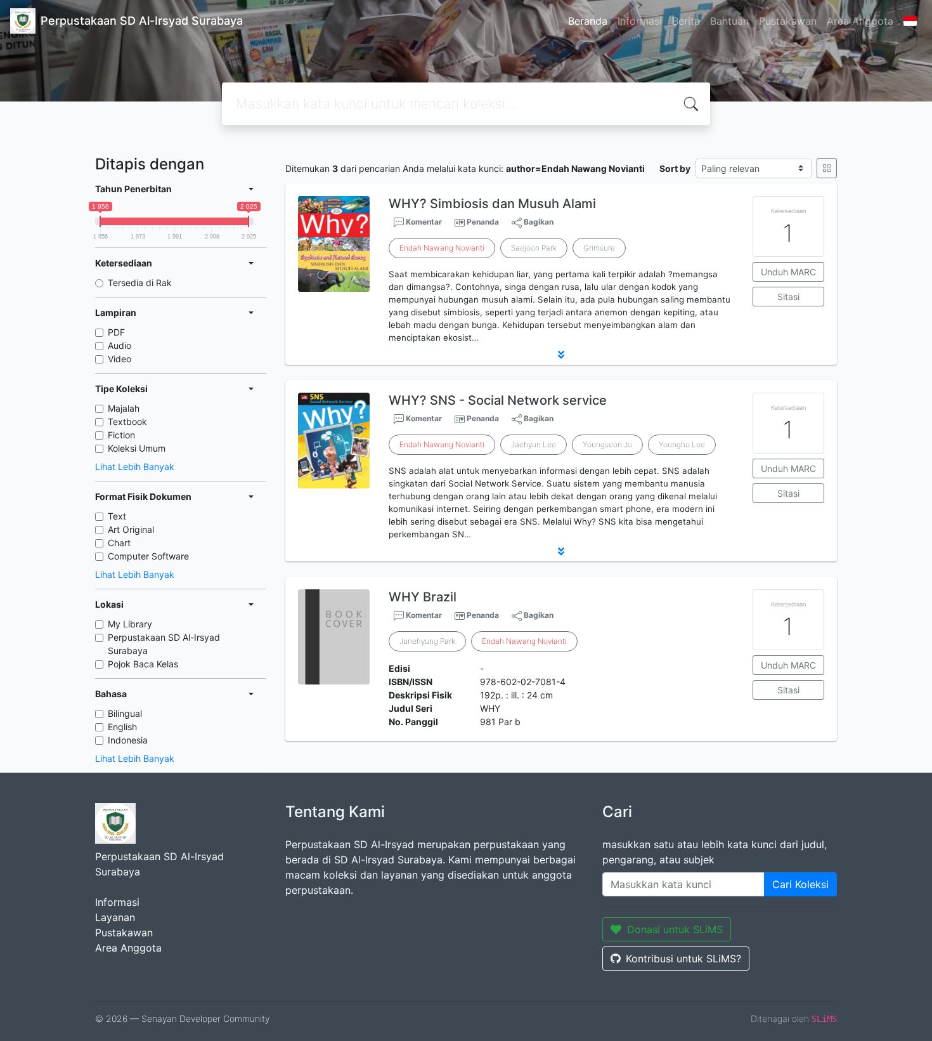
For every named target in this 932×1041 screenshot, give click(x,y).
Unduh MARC (788, 271)
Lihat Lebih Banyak (134, 466)
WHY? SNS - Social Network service (498, 400)
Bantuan (729, 21)
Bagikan (537, 221)
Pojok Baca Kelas (143, 663)
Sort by (674, 168)
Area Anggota (860, 21)
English (122, 726)
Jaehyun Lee (533, 444)
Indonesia (128, 740)
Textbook (127, 421)
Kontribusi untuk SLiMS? (683, 958)
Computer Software (148, 556)
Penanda (483, 221)
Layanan (115, 917)
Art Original (131, 529)
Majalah (123, 408)
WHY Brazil (422, 597)
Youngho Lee (682, 444)
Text (117, 516)
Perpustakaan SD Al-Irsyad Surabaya (164, 644)
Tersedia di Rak (140, 282)
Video (119, 358)
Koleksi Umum (136, 448)
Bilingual (125, 713)
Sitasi (788, 296)
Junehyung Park (427, 641)
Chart (119, 542)
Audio (119, 345)
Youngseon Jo (607, 444)
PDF (116, 332)
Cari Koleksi (800, 884)
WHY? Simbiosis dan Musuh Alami (492, 203)
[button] (561, 354)
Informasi (640, 21)
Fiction (121, 434)
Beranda (587, 21)
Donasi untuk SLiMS (675, 929)
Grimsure (599, 247)
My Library (130, 624)
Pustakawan (788, 21)
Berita (686, 21)
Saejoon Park (534, 247)
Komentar (423, 221)
